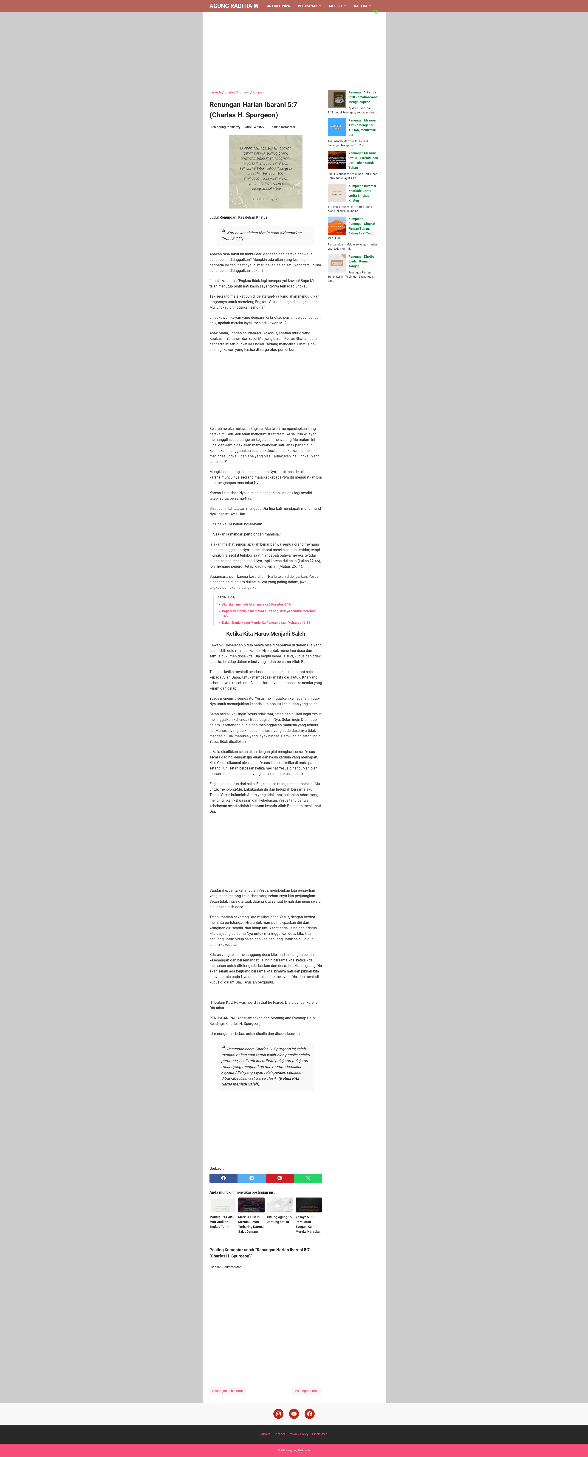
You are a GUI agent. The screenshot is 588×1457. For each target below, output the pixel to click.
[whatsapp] (308, 1178)
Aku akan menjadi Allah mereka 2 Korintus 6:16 (256, 604)
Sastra (361, 6)
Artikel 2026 (278, 6)
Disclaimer (319, 1434)
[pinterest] (280, 1178)
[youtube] (294, 1414)
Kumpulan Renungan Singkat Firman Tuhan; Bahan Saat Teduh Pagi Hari (351, 228)
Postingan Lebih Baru (227, 1391)
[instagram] (278, 1414)
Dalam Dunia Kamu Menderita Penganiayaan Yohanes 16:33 (266, 622)
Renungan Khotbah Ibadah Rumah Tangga (362, 261)
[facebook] (223, 1178)
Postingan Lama (307, 1391)
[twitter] (251, 1178)
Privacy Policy (298, 1434)
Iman (217, 18)
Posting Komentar (282, 127)
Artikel (336, 6)
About (265, 1434)
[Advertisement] (294, 51)
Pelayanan (308, 6)
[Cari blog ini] (376, 12)
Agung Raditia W (234, 6)
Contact (279, 1434)
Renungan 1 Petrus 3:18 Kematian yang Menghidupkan (363, 97)
